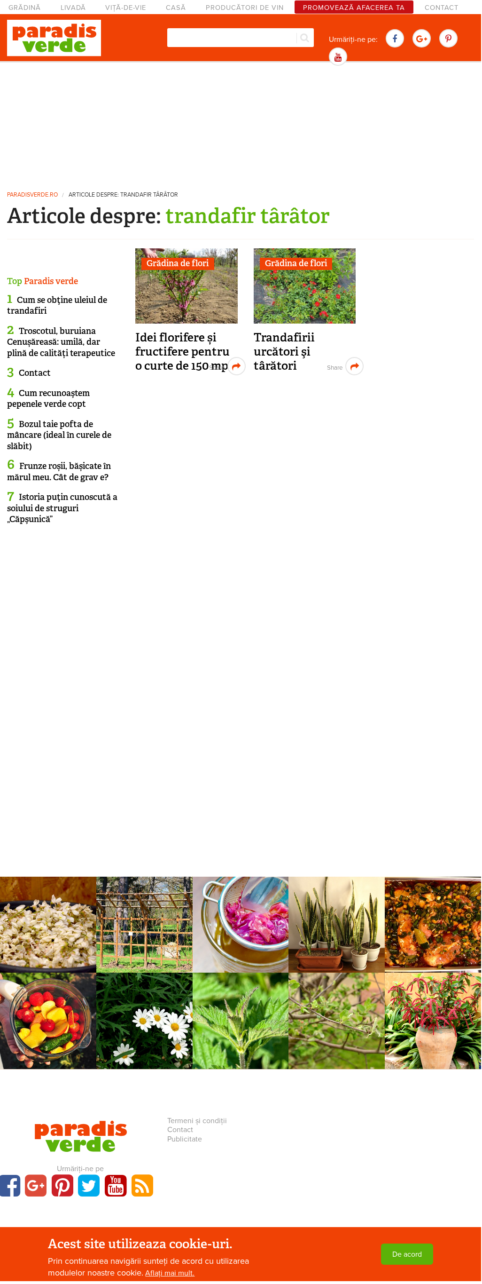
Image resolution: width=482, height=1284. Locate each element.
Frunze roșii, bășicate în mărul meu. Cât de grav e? (59, 471)
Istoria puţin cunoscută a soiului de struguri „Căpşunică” (62, 508)
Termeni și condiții (197, 1120)
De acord (407, 1254)
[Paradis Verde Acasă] (54, 38)
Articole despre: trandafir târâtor (123, 194)
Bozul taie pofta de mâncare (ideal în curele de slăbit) (59, 435)
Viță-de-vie (125, 8)
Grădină (24, 8)
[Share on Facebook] (216, 366)
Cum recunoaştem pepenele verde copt (48, 399)
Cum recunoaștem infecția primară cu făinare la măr (336, 1020)
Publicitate (184, 1139)
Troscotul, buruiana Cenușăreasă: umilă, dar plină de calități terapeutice (61, 342)
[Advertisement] (240, 124)
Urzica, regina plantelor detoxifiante (240, 1020)
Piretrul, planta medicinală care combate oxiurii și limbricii (144, 1025)
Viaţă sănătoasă (48, 901)
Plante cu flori (433, 997)
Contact (442, 8)
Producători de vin (245, 8)
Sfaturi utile (240, 901)
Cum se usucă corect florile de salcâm (48, 919)
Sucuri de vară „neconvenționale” (48, 1015)
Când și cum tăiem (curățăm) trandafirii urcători (144, 924)
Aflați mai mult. (169, 1273)
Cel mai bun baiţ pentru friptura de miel (433, 924)
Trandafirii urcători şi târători (284, 351)
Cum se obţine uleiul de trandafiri (57, 305)
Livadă (73, 8)
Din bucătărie (433, 901)
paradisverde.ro (32, 194)
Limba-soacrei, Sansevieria (336, 931)
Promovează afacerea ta (354, 8)
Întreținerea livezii (336, 997)
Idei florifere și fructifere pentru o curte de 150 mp (182, 351)
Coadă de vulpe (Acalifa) (433, 1015)
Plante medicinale (144, 997)
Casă (176, 8)
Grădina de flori (178, 263)
